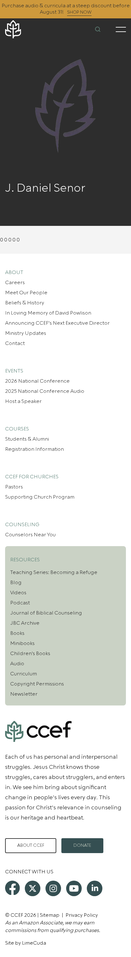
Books (17, 633)
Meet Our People (26, 292)
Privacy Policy (82, 915)
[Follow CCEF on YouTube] (74, 888)
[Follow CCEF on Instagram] (53, 888)
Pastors (14, 486)
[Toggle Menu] (121, 29)
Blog (16, 582)
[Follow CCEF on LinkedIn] (94, 888)
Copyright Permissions (37, 683)
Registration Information (34, 449)
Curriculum (23, 673)
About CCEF (30, 845)
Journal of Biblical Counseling (46, 612)
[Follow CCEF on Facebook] (12, 888)
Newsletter (24, 694)
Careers (15, 282)
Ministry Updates (25, 333)
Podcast (20, 602)
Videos (18, 592)
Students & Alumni (27, 439)
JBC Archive (24, 623)
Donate (82, 845)
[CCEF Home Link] (25, 29)
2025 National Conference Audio (44, 391)
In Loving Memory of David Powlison (48, 312)
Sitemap (49, 915)
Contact (15, 343)
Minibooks (22, 643)
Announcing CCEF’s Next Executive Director (57, 323)
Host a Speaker (23, 401)
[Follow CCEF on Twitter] (32, 888)
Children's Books (30, 653)
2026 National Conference (37, 381)
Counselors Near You (30, 534)
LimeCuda (34, 943)
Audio (17, 663)
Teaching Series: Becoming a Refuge (53, 572)
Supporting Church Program (39, 497)
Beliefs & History (24, 302)
